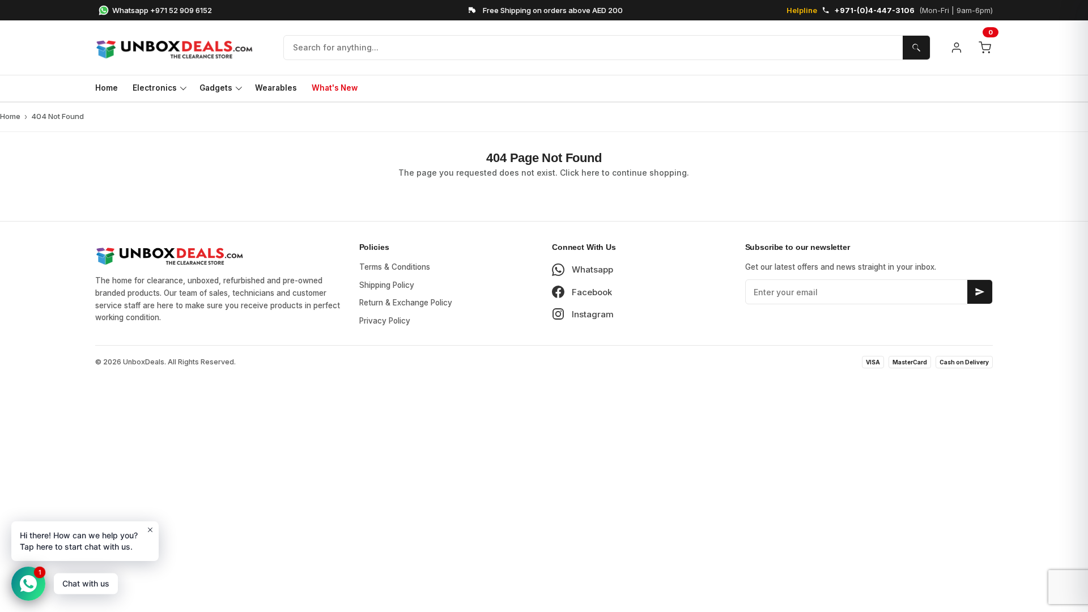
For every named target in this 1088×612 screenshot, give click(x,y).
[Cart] (985, 48)
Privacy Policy (384, 320)
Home (106, 87)
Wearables (276, 87)
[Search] (916, 48)
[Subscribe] (979, 292)
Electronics (155, 87)
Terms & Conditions (394, 266)
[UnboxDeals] (180, 48)
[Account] (956, 48)
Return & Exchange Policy (405, 302)
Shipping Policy (386, 285)
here (590, 172)
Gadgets (215, 87)
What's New (335, 87)
